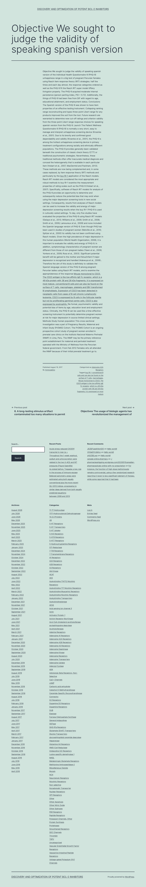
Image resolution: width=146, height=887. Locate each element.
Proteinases (54, 826)
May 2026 (15, 520)
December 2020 (18, 642)
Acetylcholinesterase (58, 602)
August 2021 (16, 615)
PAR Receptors (55, 812)
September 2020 (18, 653)
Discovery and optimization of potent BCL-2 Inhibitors (73, 9)
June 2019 (15, 680)
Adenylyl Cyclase (56, 666)
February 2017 (17, 737)
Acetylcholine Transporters (60, 598)
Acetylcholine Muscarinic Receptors (64, 591)
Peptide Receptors (57, 815)
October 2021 (17, 608)
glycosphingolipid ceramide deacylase (65, 737)
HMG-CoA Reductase (58, 748)
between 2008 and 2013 (59, 496)
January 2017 (17, 741)
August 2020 (16, 656)
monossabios (50, 370)
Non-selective (55, 785)
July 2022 (15, 578)
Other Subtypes (56, 809)
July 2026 (15, 513)
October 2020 (17, 649)
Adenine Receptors (57, 632)
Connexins (53, 697)
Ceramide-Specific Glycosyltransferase (65, 693)
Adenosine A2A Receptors (60, 639)
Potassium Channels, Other (60, 819)
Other (51, 798)
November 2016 (18, 748)
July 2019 (15, 676)
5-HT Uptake (54, 530)
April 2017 (15, 731)
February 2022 (17, 595)
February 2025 (17, 544)
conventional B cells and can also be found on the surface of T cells (90, 375)
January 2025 (17, 547)
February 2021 (17, 636)
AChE (51, 605)
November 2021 (18, 605)
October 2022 (17, 568)
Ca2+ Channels (55, 680)
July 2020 (15, 659)
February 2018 (17, 703)
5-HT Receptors (56, 524)
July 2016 (15, 761)
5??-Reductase (55, 547)
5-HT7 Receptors (56, 541)
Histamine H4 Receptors (59, 744)
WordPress (129, 877)
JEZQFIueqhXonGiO (95, 449)
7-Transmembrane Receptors (61, 554)
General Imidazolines (58, 720)
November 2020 (18, 646)
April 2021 (15, 629)
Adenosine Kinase (56, 653)
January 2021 (17, 639)
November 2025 (18, 527)
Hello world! (112, 449)
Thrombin (53, 836)
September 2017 (18, 714)
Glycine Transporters (58, 734)
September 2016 (18, 754)
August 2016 (16, 758)
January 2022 (17, 598)
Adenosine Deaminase (58, 649)
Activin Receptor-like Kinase (61, 619)
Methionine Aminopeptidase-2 (62, 765)
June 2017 (15, 724)
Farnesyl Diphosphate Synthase (62, 717)
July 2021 (15, 619)
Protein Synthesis (56, 822)
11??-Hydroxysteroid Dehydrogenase (64, 513)
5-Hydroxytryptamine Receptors (63, 544)
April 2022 (15, 588)
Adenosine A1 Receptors (59, 636)
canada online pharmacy (97, 459)
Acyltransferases (56, 629)
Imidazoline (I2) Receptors (60, 751)
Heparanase (54, 741)
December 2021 (18, 602)
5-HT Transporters (57, 527)
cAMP (51, 683)
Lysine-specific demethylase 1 (61, 754)
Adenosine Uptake (57, 663)
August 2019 (16, 673)
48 (50, 520)
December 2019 (18, 663)
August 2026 (16, 510)
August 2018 (16, 697)
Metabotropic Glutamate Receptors (64, 761)
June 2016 (15, 765)
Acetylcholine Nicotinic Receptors (63, 595)
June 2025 (15, 530)
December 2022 (18, 561)
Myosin (52, 771)
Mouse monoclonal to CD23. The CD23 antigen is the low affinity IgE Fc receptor (89, 383)
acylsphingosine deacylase (60, 625)
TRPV (51, 839)
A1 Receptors (54, 558)
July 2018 (15, 700)
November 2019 (18, 666)
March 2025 (16, 541)
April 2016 (15, 771)
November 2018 (18, 686)
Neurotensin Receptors (59, 778)
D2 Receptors (55, 700)
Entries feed (92, 513)
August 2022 (16, 575)
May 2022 (15, 585)
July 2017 (15, 720)
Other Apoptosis (56, 802)
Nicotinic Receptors (57, 782)
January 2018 (17, 707)
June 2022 (15, 581)
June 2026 (15, 517)
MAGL (51, 758)
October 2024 (17, 558)
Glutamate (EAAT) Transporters (62, 731)
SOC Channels (55, 832)
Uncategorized (55, 843)
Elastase (52, 714)
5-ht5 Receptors (56, 534)
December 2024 (18, 551)
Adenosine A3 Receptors (59, 646)
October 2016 (17, 751)
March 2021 (16, 632)
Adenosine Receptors (58, 656)
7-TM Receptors (56, 551)
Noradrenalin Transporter (60, 788)
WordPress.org (93, 520)
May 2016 (15, 768)
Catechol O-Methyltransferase (62, 690)
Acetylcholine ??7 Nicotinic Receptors (65, 588)
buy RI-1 (64, 176)
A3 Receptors (55, 568)
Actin (51, 612)
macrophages (98, 378)
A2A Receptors (55, 561)
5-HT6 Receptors (56, 537)
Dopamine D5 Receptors (59, 703)
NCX (51, 775)
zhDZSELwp (92, 456)
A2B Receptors (55, 564)
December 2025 (18, 524)
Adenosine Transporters (59, 659)
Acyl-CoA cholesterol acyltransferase (65, 622)
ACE (51, 578)
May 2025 (15, 534)
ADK (51, 669)
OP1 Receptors (55, 795)
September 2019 (18, 669)
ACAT (51, 575)
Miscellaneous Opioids (58, 768)
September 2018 (18, 693)
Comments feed (94, 517)
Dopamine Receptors (58, 707)
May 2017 (15, 727)
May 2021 (15, 625)
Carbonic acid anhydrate (59, 686)
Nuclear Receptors (57, 792)
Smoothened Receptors (59, 829)
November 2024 (18, 554)
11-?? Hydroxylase (56, 510)
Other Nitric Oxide (57, 805)
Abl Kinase (53, 571)
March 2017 (16, 734)
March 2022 (16, 591)
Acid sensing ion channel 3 (60, 608)
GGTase (52, 724)
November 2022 (18, 564)
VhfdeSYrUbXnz (94, 452)
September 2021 (18, 612)
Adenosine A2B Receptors (60, 642)
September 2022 (18, 571)
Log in (89, 510)
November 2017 (18, 710)
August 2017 (16, 717)
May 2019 (15, 683)
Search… (15, 444)
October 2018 (17, 690)
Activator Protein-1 (57, 615)
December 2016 (18, 744)
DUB (51, 710)
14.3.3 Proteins (55, 517)
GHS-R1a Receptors (57, 727)
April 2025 (15, 537)
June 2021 (15, 622)
